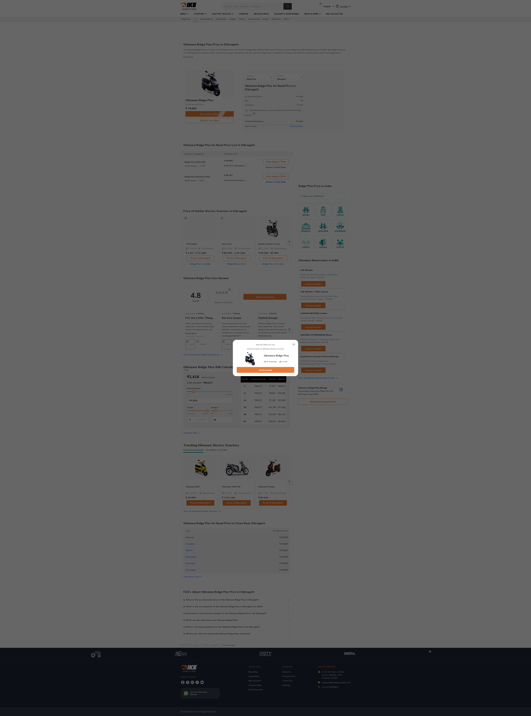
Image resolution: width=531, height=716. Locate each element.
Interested (265, 370)
